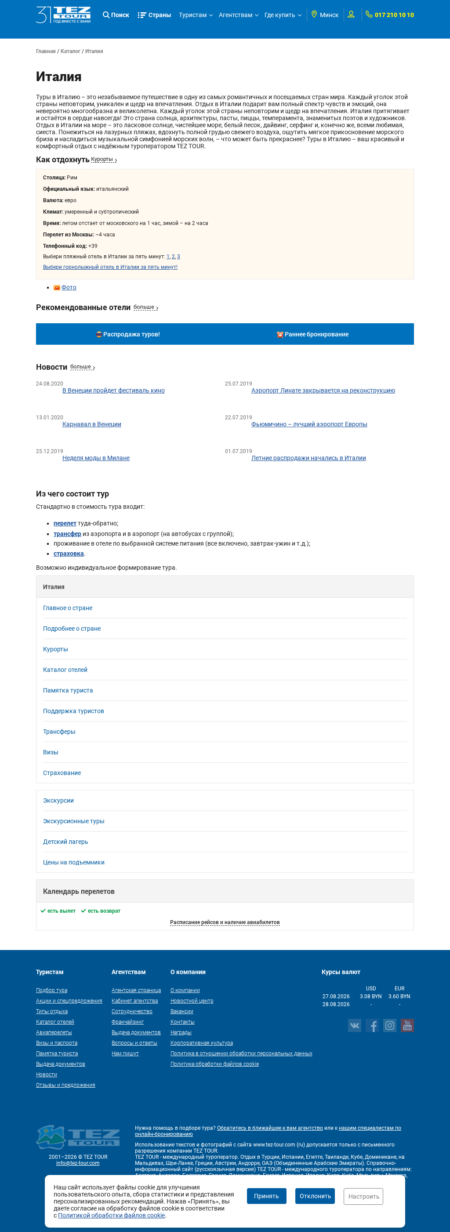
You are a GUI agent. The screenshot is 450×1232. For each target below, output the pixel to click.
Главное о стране (67, 607)
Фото (69, 287)
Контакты (183, 1021)
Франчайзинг (128, 1021)
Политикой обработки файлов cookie (111, 1215)
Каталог (70, 50)
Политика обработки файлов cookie (215, 1063)
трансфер (67, 533)
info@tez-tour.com (78, 1163)
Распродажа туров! (131, 334)
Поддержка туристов (73, 710)
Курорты (102, 159)
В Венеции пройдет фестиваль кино (113, 390)
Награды (181, 1032)
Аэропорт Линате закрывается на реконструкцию (323, 390)
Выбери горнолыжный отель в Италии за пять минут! (110, 267)
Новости (46, 1074)
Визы (50, 752)
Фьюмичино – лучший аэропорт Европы (309, 424)
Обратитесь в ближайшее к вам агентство (270, 1128)
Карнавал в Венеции (91, 424)
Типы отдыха (52, 1010)
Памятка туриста (68, 690)
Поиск (120, 15)
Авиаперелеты (54, 1032)
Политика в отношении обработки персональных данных (241, 1053)
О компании (185, 989)
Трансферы (59, 731)
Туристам (193, 14)
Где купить (280, 14)
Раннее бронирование (316, 334)
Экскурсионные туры (74, 821)
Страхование (62, 772)
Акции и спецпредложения (69, 1000)
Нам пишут (125, 1053)
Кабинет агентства (135, 1000)
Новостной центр (192, 1000)
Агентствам (235, 14)
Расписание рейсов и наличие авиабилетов (225, 921)
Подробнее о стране (72, 628)
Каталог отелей (65, 669)
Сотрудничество (132, 1010)
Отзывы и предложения (65, 1084)
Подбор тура (51, 989)
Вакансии (182, 1010)
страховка (69, 553)
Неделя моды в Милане (96, 457)
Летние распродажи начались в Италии (308, 457)
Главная (46, 50)
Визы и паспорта (56, 1042)
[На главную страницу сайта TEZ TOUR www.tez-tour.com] (63, 15)
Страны (160, 15)
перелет (65, 523)
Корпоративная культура (202, 1042)
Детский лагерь (65, 841)
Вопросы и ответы (134, 1042)
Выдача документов (60, 1063)
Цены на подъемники (74, 862)
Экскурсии (58, 800)
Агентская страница (136, 989)
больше (144, 307)
